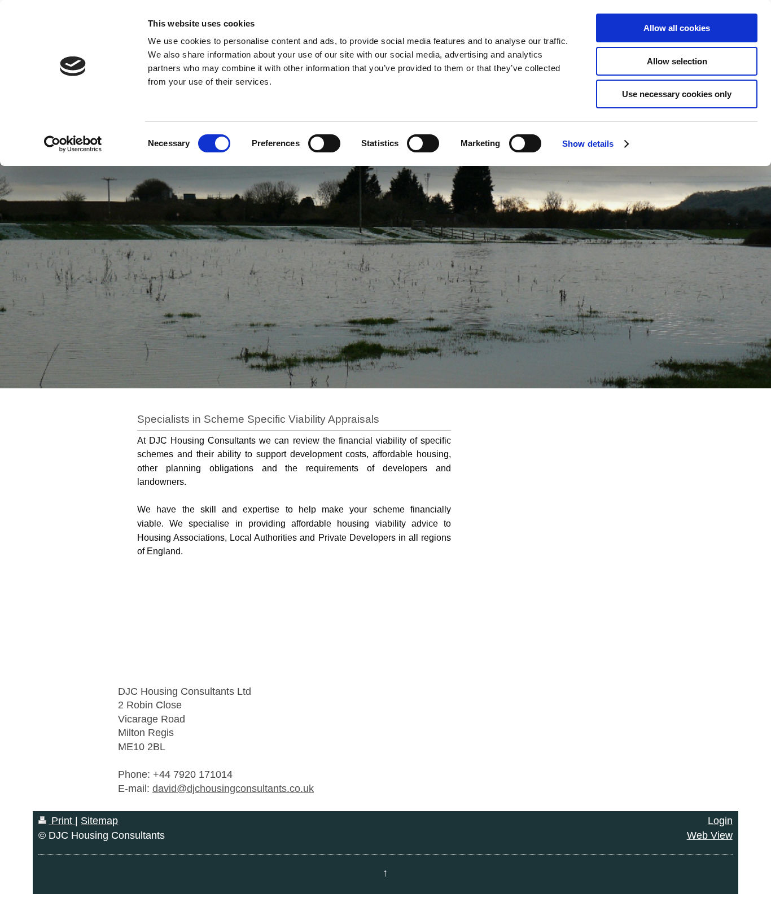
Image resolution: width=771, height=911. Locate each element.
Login (720, 820)
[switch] (324, 143)
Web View (710, 835)
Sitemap (99, 820)
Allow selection (677, 61)
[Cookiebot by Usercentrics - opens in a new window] (73, 143)
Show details (588, 143)
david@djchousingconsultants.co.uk (233, 788)
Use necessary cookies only (676, 94)
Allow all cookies (676, 28)
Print (62, 820)
